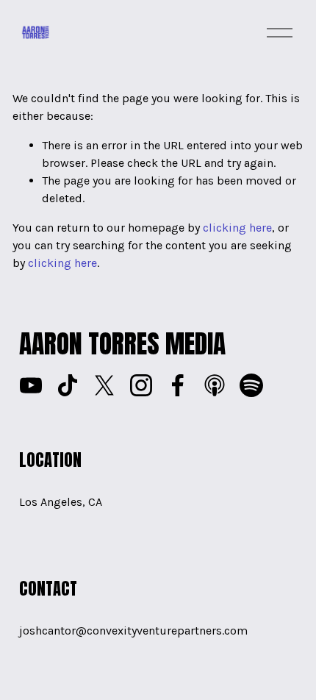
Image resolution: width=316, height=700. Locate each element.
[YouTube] (31, 385)
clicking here (237, 228)
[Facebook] (178, 385)
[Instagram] (141, 385)
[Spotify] (251, 385)
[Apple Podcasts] (214, 385)
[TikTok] (67, 385)
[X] (104, 385)
